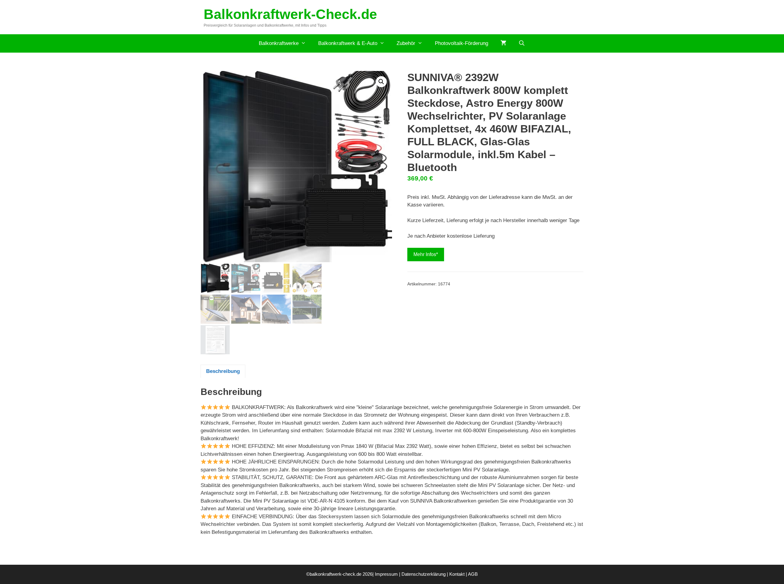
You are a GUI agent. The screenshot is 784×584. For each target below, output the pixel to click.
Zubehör (406, 43)
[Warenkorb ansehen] (503, 43)
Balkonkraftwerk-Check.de (290, 14)
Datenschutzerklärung (423, 574)
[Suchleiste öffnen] (521, 43)
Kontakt (457, 574)
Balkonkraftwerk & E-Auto (347, 43)
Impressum (386, 574)
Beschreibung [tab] (223, 371)
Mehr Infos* (425, 254)
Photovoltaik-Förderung (461, 43)
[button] (381, 81)
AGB (473, 574)
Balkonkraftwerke (279, 43)
